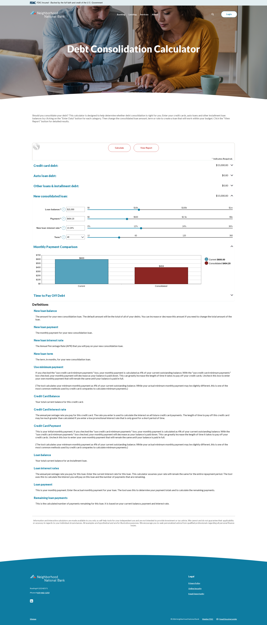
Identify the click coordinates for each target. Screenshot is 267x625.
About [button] (155, 14)
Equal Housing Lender (228, 619)
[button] (133, 165)
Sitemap (33, 619)
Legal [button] (191, 576)
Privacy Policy (194, 583)
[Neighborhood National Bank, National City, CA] (47, 14)
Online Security (194, 588)
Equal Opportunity (196, 594)
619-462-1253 (43, 593)
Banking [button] (121, 14)
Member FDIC (207, 619)
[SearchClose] (213, 14)
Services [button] (144, 14)
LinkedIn (31, 600)
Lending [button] (133, 14)
